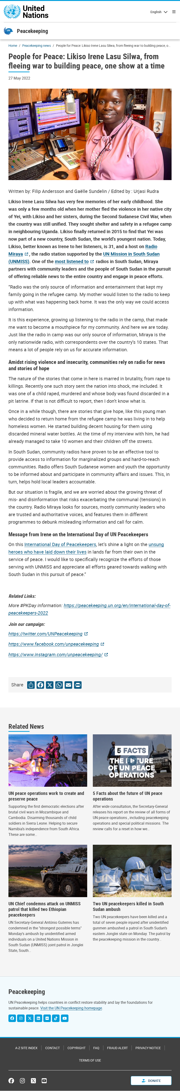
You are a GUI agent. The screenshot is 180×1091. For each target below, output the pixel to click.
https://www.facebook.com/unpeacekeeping (53, 644)
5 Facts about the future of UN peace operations (127, 796)
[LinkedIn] (38, 1018)
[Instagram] (21, 1018)
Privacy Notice (148, 1048)
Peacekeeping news (36, 45)
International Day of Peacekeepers (60, 544)
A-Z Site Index (26, 1048)
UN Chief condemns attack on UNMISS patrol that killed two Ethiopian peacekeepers (44, 909)
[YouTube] (64, 1018)
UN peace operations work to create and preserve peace (46, 796)
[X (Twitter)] (30, 1018)
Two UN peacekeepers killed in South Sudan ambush (128, 906)
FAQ (96, 1048)
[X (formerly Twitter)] (33, 1081)
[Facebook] (12, 1018)
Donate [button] (154, 1080)
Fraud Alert (117, 1048)
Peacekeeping (32, 31)
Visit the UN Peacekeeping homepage (71, 1008)
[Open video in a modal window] (132, 760)
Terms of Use (90, 1060)
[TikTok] (56, 1018)
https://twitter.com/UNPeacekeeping (45, 634)
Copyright (77, 1048)
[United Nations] (26, 12)
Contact (52, 1048)
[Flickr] (47, 1018)
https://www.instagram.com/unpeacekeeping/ (55, 654)
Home (12, 45)
